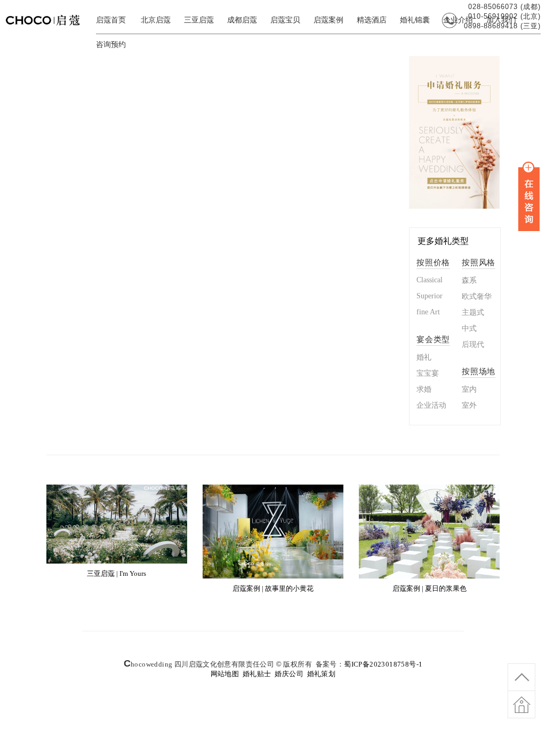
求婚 (423, 389)
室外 (469, 405)
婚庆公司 (289, 674)
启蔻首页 (111, 20)
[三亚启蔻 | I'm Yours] (116, 561)
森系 (469, 280)
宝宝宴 (427, 373)
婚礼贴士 (257, 674)
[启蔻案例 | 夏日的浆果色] (429, 576)
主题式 (473, 312)
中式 (469, 328)
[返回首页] (522, 711)
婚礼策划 (321, 674)
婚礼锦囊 (415, 20)
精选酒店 (372, 20)
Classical (429, 280)
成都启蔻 (242, 20)
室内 (469, 389)
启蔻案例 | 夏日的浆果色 (429, 588)
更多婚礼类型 (443, 240)
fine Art (428, 312)
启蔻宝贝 (285, 20)
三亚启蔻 (199, 20)
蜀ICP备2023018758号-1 (383, 664)
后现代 (473, 344)
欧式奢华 (477, 296)
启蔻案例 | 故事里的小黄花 (273, 588)
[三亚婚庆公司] (454, 206)
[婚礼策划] (48, 27)
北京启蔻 (156, 20)
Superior (429, 296)
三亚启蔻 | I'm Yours (116, 573)
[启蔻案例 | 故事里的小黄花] (273, 576)
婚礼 (423, 357)
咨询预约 (111, 45)
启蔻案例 (328, 20)
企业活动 (431, 405)
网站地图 (225, 674)
